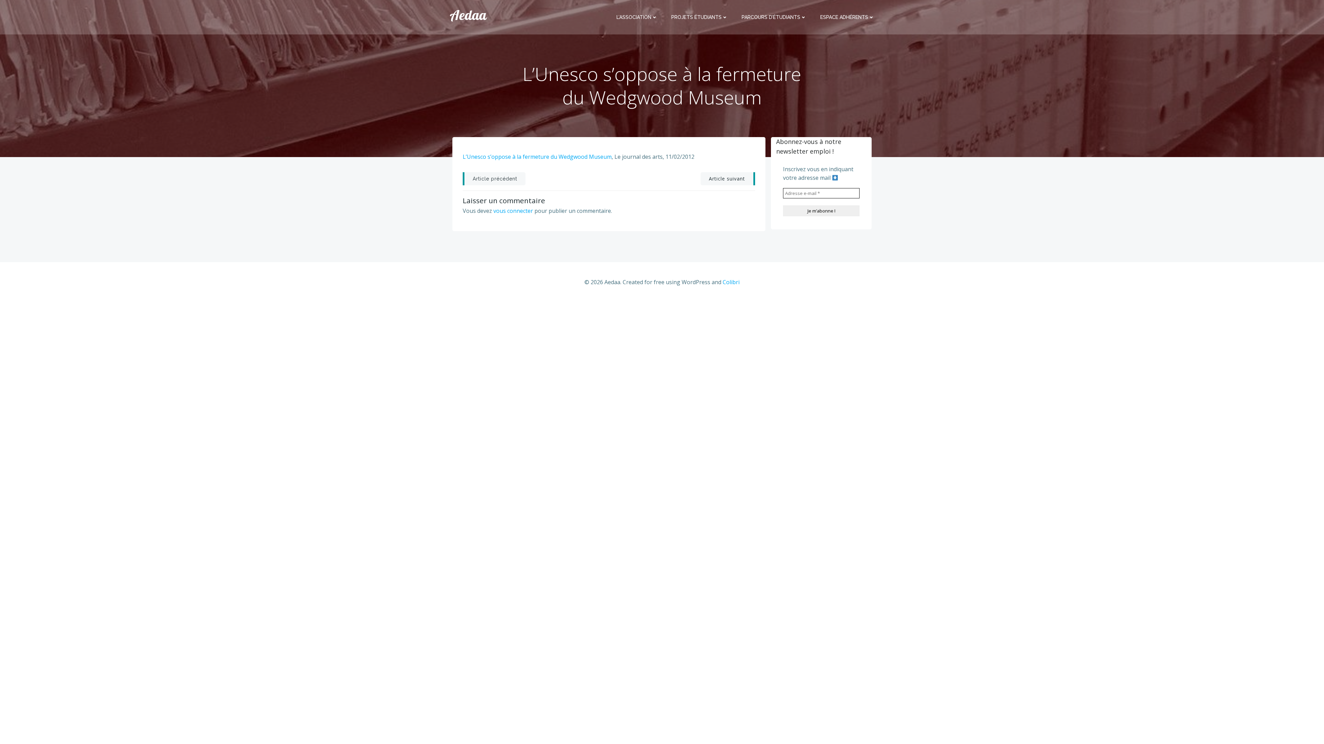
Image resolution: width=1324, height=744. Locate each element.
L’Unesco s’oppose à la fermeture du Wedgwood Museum (537, 157)
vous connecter (513, 211)
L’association (633, 17)
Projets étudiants (696, 17)
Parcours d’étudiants (771, 17)
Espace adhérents (844, 17)
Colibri (731, 282)
